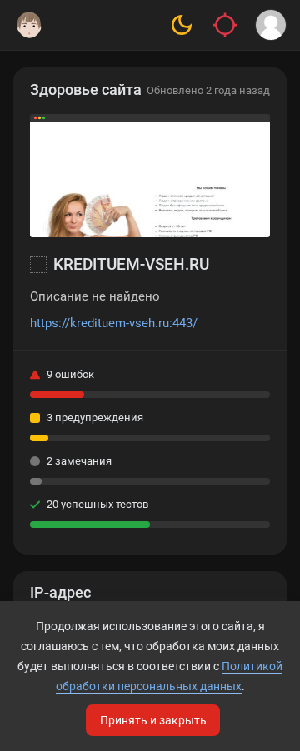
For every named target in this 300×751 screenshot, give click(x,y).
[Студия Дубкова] (29, 25)
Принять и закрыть (153, 720)
